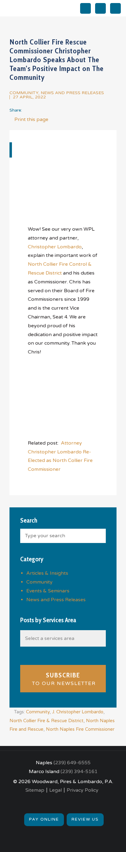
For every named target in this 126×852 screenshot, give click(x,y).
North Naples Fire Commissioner (80, 729)
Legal (55, 790)
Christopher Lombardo (55, 247)
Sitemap (34, 790)
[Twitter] (27, 110)
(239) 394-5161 (79, 772)
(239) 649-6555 (72, 763)
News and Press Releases (72, 92)
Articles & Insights (47, 573)
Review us (85, 819)
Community (23, 92)
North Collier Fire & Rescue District (46, 720)
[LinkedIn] (37, 110)
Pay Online (44, 819)
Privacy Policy (82, 790)
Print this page (30, 119)
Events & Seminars (47, 591)
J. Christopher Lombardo (77, 712)
